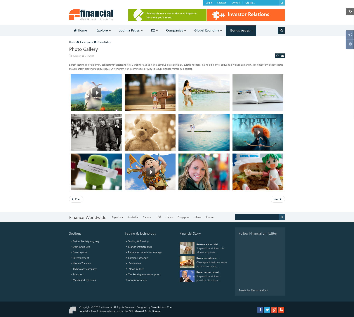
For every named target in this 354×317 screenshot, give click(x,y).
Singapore (183, 217)
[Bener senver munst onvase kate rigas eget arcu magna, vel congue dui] (187, 276)
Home (72, 41)
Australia (133, 217)
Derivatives (134, 263)
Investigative (80, 252)
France (210, 217)
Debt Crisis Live (81, 246)
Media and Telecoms (84, 280)
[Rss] (281, 30)
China (198, 217)
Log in (209, 2)
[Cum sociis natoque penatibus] (204, 92)
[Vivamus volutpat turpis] (96, 92)
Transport (78, 274)
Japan (169, 217)
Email (282, 55)
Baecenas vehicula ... (207, 258)
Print (277, 55)
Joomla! (83, 311)
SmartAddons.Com (161, 307)
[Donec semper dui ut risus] (96, 132)
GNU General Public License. (145, 311)
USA (159, 217)
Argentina (117, 217)
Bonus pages (86, 41)
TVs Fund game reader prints (144, 274)
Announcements (137, 280)
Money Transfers (82, 263)
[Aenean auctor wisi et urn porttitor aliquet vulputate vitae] (187, 248)
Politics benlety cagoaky (86, 241)
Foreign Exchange (138, 257)
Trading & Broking (138, 241)
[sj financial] (94, 14)
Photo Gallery (83, 49)
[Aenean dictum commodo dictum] (150, 92)
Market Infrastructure (140, 246)
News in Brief (135, 269)
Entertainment (81, 257)
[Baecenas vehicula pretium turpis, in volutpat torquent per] (187, 262)
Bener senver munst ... (208, 272)
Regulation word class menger (145, 252)
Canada (147, 217)
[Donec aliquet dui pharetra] (258, 92)
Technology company (85, 269)
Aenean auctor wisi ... (208, 244)
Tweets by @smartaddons (253, 290)
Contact (236, 2)
